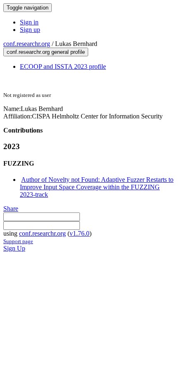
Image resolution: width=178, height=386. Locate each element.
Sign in (29, 22)
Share (10, 208)
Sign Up (14, 248)
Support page (18, 241)
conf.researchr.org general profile (46, 52)
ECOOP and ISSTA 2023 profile (63, 66)
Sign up (30, 29)
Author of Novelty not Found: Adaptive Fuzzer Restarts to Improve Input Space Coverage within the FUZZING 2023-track (96, 187)
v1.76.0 (79, 233)
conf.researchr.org (26, 43)
